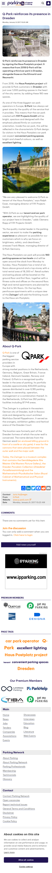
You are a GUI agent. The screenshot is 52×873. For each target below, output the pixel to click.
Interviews (29, 719)
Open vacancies (11, 800)
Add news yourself (26, 545)
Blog (26, 727)
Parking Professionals (14, 766)
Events (6, 740)
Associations (9, 736)
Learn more (9, 852)
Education (29, 723)
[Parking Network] (15, 3)
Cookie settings (26, 867)
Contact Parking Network (16, 796)
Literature (29, 732)
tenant (7, 662)
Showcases (30, 715)
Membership (9, 771)
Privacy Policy (10, 817)
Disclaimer (8, 813)
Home (6, 715)
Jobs (5, 723)
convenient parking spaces (30, 662)
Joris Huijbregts (20, 494)
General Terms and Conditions (19, 809)
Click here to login (23, 535)
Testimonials (9, 775)
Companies (9, 732)
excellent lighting (32, 648)
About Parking (10, 758)
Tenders (7, 728)
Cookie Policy (10, 821)
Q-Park (6, 353)
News (6, 719)
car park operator (22, 641)
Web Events (30, 736)
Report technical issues (15, 804)
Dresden (26, 669)
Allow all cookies (26, 860)
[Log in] (48, 3)
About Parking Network (15, 762)
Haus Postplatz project (26, 655)
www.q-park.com (21, 500)
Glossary (7, 779)
